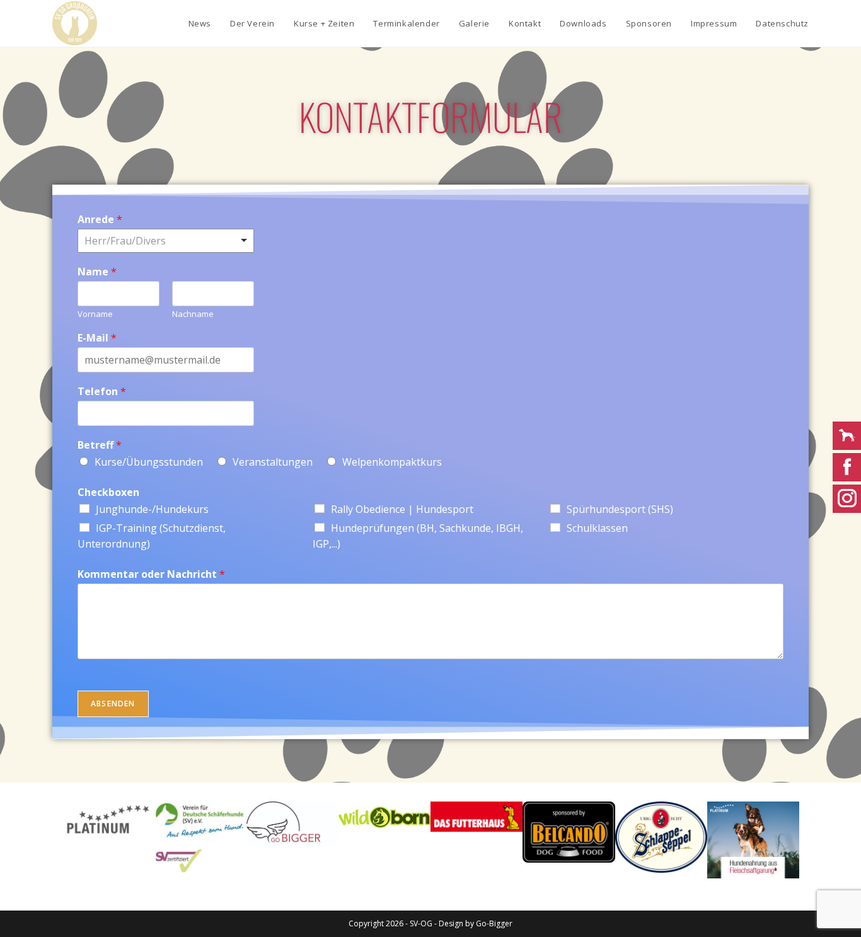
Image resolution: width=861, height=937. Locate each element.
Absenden (113, 703)
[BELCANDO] (569, 832)
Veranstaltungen (273, 462)
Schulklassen (597, 528)
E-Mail (97, 338)
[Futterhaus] (476, 817)
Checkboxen (108, 492)
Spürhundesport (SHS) (620, 509)
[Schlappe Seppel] (661, 837)
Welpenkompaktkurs (392, 462)
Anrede (100, 219)
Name (97, 272)
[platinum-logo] (108, 820)
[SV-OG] (200, 837)
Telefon (102, 391)
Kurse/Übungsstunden (149, 462)
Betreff (100, 445)
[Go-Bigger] (292, 824)
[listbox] (166, 241)
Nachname (193, 314)
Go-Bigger (494, 923)
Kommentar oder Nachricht (151, 574)
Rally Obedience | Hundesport (402, 509)
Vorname (95, 314)
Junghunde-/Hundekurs (152, 509)
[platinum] (753, 840)
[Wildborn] (384, 817)
